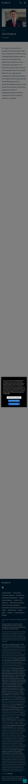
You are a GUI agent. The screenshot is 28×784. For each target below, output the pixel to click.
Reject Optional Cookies (14, 400)
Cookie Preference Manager (14, 397)
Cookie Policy (7, 393)
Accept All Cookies (14, 403)
